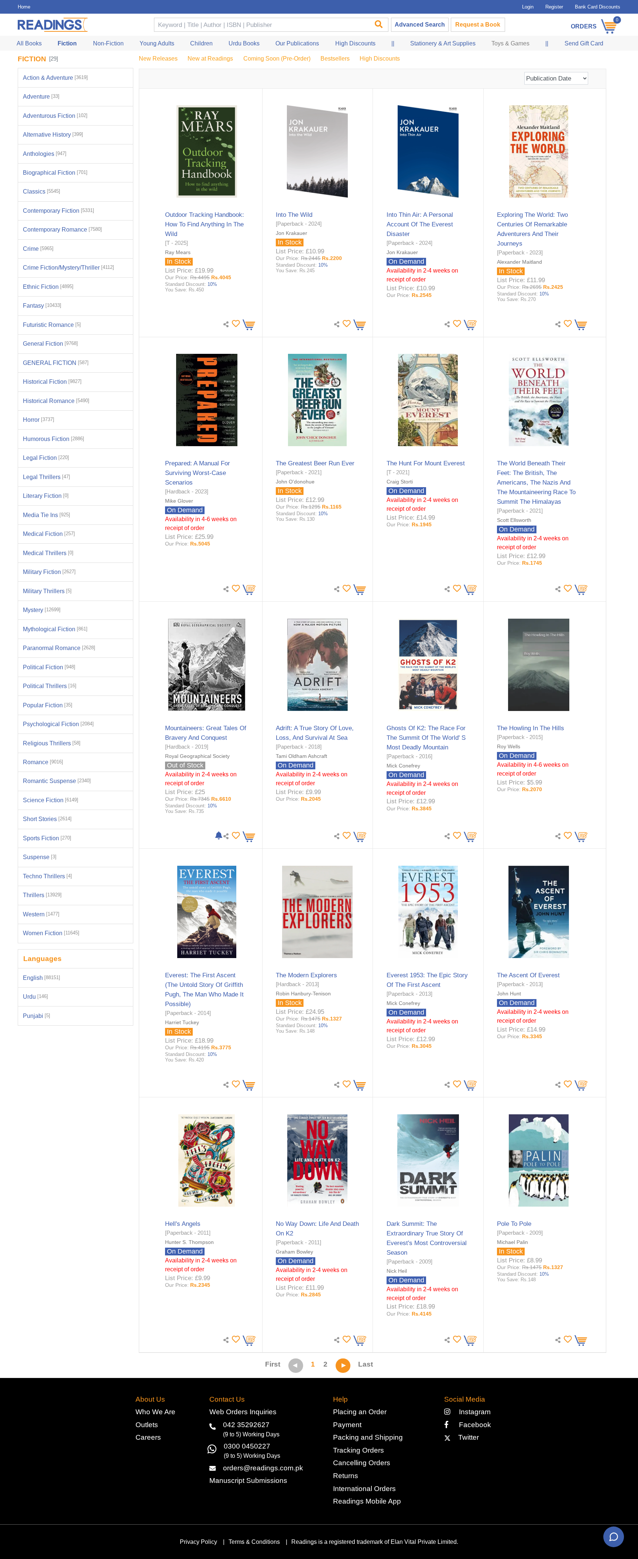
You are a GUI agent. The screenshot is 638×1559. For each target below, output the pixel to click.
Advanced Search (420, 24)
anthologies (44, 154)
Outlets (147, 1425)
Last (365, 1364)
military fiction (49, 572)
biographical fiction (55, 173)
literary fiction (46, 496)
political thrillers (49, 686)
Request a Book (477, 24)
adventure (41, 96)
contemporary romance (62, 229)
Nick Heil (397, 1271)
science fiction (50, 800)
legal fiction (46, 458)
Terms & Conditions (254, 1542)
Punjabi (36, 1016)
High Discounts (380, 58)
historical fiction (52, 382)
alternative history (53, 134)
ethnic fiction (48, 287)
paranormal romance (59, 648)
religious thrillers (51, 743)
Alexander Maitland (519, 262)
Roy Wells (508, 746)
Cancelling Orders (361, 1463)
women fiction (51, 933)
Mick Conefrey (403, 766)
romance (43, 762)
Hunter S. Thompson (189, 1242)
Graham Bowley (294, 1252)
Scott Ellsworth (514, 520)
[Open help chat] (613, 1536)
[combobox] (261, 25)
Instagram (472, 1412)
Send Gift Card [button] (584, 43)
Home (24, 7)
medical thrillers (48, 553)
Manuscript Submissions (248, 1480)
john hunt (509, 993)
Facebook (472, 1425)
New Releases (158, 58)
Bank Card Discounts (597, 7)
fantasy (42, 305)
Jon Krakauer (291, 233)
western (41, 914)
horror (38, 420)
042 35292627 (246, 1425)
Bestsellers (335, 58)
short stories (47, 819)
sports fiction (47, 838)
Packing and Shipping (368, 1437)
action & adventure (55, 78)
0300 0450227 (247, 1446)
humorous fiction (53, 439)
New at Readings (210, 58)
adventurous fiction (55, 116)
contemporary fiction (58, 211)
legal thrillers (46, 477)
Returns (345, 1476)
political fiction (49, 667)
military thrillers (47, 591)
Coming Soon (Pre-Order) (277, 58)
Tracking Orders (358, 1450)
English (41, 978)
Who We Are (155, 1412)
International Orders (364, 1489)
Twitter (466, 1437)
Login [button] (528, 7)
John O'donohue (295, 482)
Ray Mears (178, 252)
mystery (42, 610)
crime (38, 249)
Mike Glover (179, 501)
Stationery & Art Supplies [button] (443, 43)
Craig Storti (400, 482)
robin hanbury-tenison (303, 993)
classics (41, 191)
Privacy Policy (198, 1542)
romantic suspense (57, 781)
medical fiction (49, 534)
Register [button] (554, 7)
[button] (235, 323)
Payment (347, 1425)
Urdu (35, 997)
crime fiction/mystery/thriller (68, 267)
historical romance (56, 401)
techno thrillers (47, 876)
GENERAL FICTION (56, 363)
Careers (148, 1437)
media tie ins (46, 515)
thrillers (42, 895)
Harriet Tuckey (182, 1022)
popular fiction (47, 705)
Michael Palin (512, 1242)
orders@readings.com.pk (263, 1468)
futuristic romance (52, 325)
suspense (39, 857)
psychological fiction (58, 724)
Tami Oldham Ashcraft (301, 756)
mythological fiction (55, 629)
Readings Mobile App (367, 1501)
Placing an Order (360, 1412)
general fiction (50, 344)
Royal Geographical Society (197, 756)
